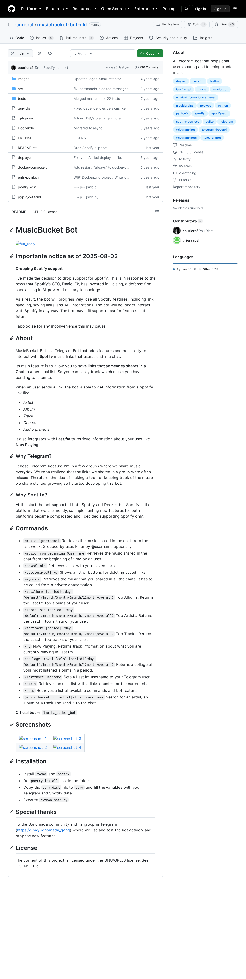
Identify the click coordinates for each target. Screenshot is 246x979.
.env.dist (24, 108)
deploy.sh (25, 157)
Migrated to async (88, 128)
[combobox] (104, 53)
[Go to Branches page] (40, 53)
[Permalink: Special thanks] (12, 811)
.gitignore (25, 118)
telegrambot (212, 137)
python (223, 105)
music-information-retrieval (195, 97)
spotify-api (219, 113)
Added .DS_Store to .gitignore (97, 118)
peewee (205, 105)
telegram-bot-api (214, 129)
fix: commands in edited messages (101, 89)
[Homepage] (11, 8)
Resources (82, 8)
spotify (200, 113)
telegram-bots (186, 137)
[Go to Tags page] (50, 53)
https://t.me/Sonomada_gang (43, 830)
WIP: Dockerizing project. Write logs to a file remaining (116, 177)
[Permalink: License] (12, 847)
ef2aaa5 (111, 67)
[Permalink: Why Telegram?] (12, 456)
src (20, 89)
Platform (29, 8)
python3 (182, 113)
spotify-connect (187, 121)
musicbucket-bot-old (62, 25)
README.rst (27, 148)
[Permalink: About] (12, 338)
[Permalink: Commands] (12, 528)
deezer (181, 81)
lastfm (214, 81)
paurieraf (23, 25)
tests (22, 98)
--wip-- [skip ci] (86, 187)
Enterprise (144, 8)
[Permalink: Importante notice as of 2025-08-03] (12, 256)
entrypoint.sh (28, 177)
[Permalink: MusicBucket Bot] (12, 230)
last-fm (198, 81)
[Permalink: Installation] (12, 761)
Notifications (170, 24)
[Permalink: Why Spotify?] (12, 494)
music (202, 89)
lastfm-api (183, 89)
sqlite (210, 121)
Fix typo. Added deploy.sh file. (98, 157)
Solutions (55, 8)
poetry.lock (27, 187)
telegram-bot (185, 129)
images (23, 79)
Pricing (169, 8)
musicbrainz (184, 105)
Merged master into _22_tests (97, 98)
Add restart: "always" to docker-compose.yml (109, 167)
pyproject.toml (29, 197)
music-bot (220, 89)
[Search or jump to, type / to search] (185, 8)
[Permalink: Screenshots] (12, 724)
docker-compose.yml (34, 167)
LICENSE (25, 138)
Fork (199, 24)
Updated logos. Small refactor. (98, 79)
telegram (226, 121)
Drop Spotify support (51, 68)
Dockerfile (26, 128)
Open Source (113, 8)
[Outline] (157, 211)
